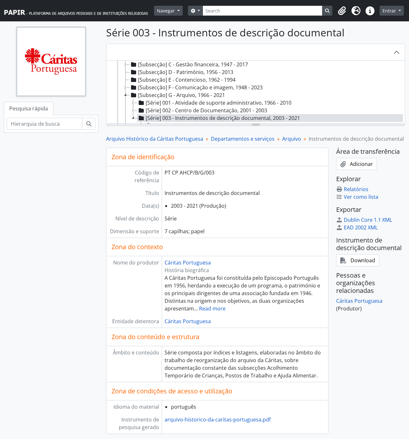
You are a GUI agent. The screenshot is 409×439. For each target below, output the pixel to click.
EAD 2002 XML (361, 227)
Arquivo (291, 138)
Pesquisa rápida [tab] (28, 108)
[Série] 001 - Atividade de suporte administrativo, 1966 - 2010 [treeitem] (218, 102)
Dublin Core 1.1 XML (368, 219)
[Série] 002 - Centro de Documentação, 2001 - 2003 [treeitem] (206, 110)
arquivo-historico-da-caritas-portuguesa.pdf (218, 419)
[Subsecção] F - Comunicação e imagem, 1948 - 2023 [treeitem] (200, 87)
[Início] (79, 11)
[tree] (255, 92)
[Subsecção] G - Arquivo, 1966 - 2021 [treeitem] (181, 95)
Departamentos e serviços (242, 138)
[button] (342, 11)
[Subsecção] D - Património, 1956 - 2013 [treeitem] (185, 72)
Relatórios (356, 189)
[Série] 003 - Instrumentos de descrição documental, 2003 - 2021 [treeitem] (223, 118)
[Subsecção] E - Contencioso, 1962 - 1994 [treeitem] (186, 79)
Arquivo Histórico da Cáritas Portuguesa (154, 138)
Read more (212, 308)
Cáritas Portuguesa (188, 262)
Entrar (389, 11)
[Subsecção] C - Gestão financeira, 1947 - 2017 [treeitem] (193, 64)
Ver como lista (361, 196)
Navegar (166, 11)
